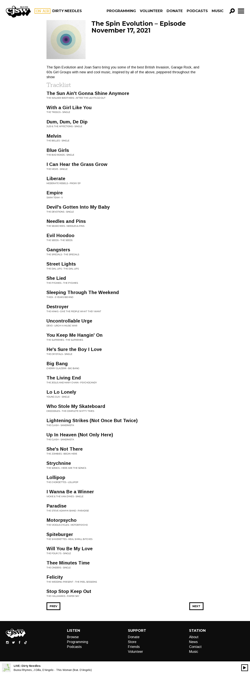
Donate (175, 11)
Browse (73, 637)
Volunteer (151, 11)
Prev (53, 606)
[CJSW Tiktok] (25, 642)
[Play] (244, 667)
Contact (195, 647)
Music (217, 11)
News (193, 642)
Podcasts (197, 11)
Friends (134, 647)
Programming (121, 11)
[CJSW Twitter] (13, 642)
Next (196, 606)
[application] (244, 667)
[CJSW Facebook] (19, 642)
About (193, 637)
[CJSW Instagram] (7, 642)
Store (132, 642)
